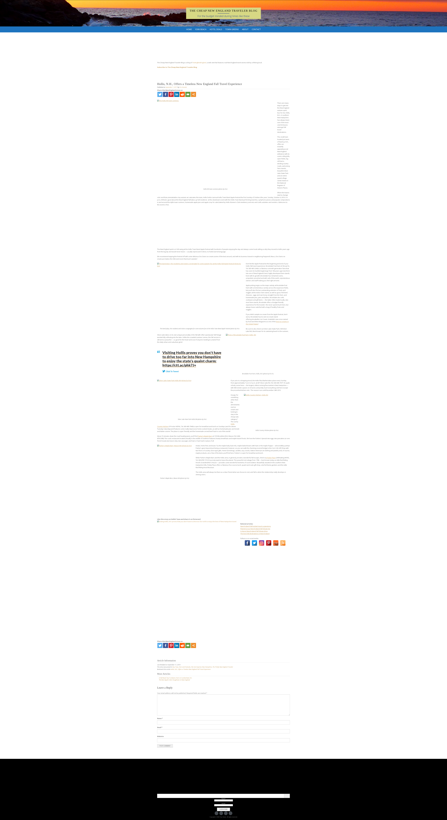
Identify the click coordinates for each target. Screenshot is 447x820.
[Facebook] (165, 94)
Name (160, 718)
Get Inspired (197, 667)
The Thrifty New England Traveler (223, 667)
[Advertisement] (223, 227)
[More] (193, 94)
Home (189, 29)
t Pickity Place (271, 458)
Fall (192, 667)
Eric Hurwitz (183, 87)
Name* (223, 798)
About (245, 29)
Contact (256, 29)
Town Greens (232, 29)
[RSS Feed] (283, 543)
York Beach (200, 29)
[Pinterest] (171, 94)
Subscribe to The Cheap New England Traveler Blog (177, 67)
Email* (223, 803)
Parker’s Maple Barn (205, 436)
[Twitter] (160, 94)
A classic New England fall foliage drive (254, 531)
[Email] (187, 94)
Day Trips (175, 667)
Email (159, 727)
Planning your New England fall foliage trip (255, 529)
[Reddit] (182, 94)
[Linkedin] (176, 94)
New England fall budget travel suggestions (255, 526)
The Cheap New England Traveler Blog (223, 10)
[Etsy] (276, 543)
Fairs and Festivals (184, 667)
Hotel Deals (216, 29)
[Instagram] (261, 543)
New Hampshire (207, 667)
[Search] (287, 796)
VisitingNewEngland (199, 63)
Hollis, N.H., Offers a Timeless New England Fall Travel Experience (191, 669)
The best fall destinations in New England (254, 534)
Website (160, 736)
